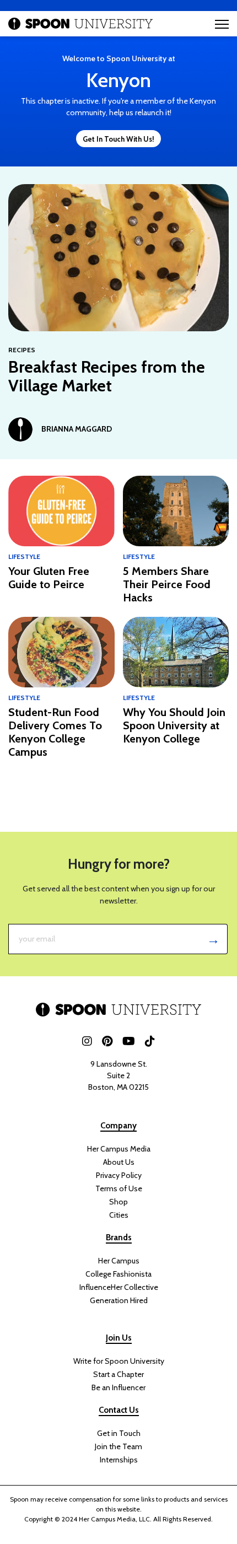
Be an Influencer (118, 1387)
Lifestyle (24, 556)
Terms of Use (118, 1188)
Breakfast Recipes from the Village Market (106, 376)
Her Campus (118, 1261)
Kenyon (118, 80)
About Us (118, 1162)
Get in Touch (119, 1433)
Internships (119, 1460)
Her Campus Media (118, 1149)
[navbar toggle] (222, 24)
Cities (118, 1215)
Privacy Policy (119, 1175)
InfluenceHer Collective (118, 1287)
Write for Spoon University (118, 1361)
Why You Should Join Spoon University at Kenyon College (174, 725)
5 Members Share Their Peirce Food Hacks (167, 584)
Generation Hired (119, 1300)
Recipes (21, 350)
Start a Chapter (118, 1374)
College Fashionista (118, 1274)
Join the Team (118, 1446)
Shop (118, 1202)
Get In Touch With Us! (118, 139)
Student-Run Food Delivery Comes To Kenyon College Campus (55, 732)
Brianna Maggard (76, 429)
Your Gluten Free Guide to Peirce (48, 577)
